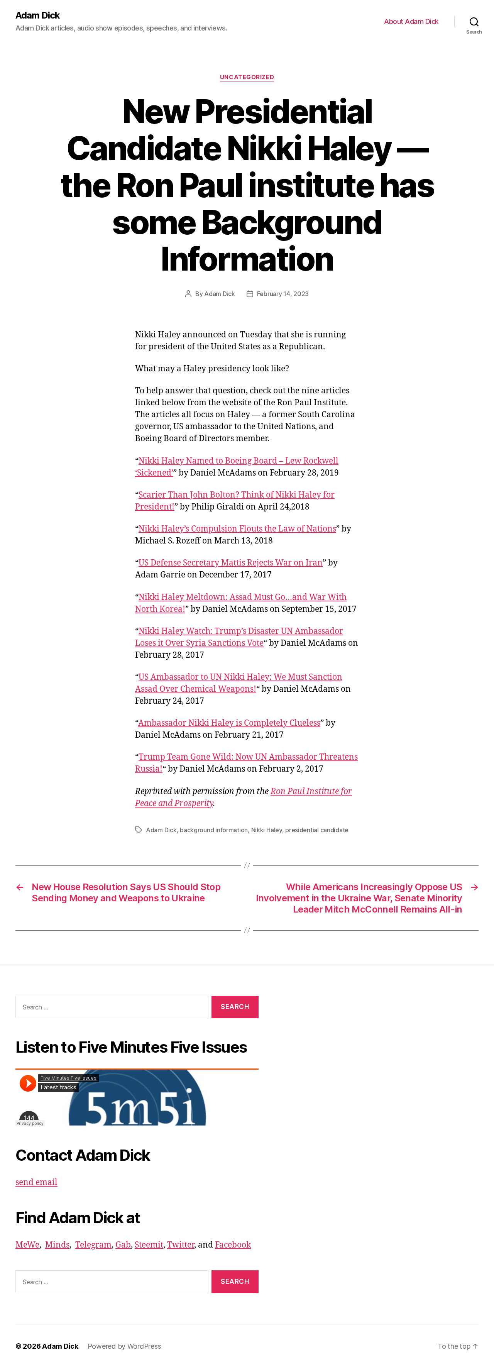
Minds (57, 1245)
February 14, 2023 (283, 294)
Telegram (93, 1245)
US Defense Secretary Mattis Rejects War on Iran (231, 563)
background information (214, 830)
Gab (123, 1245)
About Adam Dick (411, 21)
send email (36, 1182)
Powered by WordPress (124, 1346)
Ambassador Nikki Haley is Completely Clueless (229, 723)
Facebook (233, 1245)
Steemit (149, 1245)
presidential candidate (317, 830)
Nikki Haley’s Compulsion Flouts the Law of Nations (237, 529)
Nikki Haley (266, 830)
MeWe (27, 1245)
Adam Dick (37, 15)
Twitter (180, 1245)
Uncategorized (247, 77)
